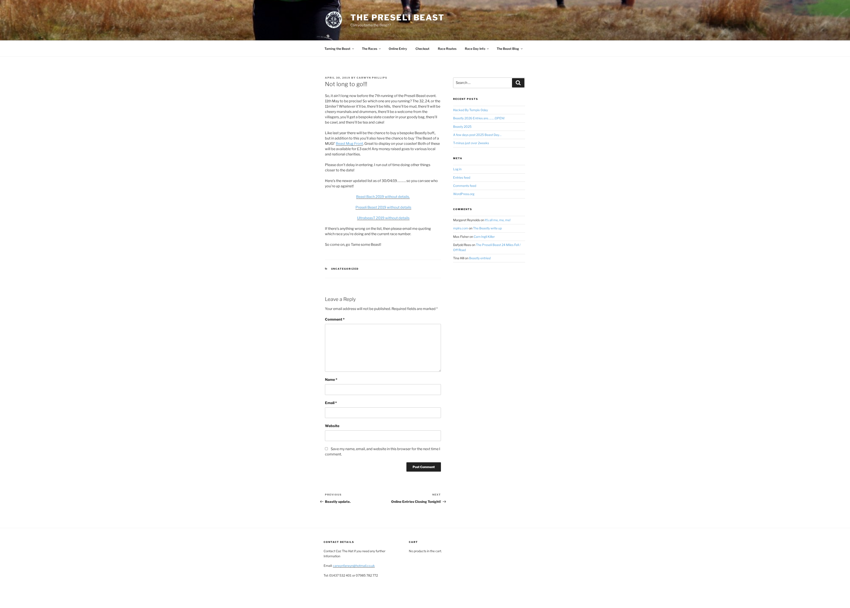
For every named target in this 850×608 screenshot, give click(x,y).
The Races (369, 48)
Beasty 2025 (462, 126)
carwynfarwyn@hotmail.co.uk (354, 565)
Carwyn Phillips (372, 77)
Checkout (422, 48)
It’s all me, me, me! (497, 220)
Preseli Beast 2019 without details (383, 207)
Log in (457, 169)
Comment (335, 319)
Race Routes (447, 48)
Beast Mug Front (349, 143)
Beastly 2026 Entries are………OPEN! (478, 118)
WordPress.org (463, 194)
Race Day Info (475, 48)
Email (331, 403)
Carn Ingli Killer (484, 236)
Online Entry (398, 48)
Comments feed (464, 186)
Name (331, 380)
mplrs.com (460, 228)
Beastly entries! (480, 258)
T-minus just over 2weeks (471, 143)
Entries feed (461, 177)
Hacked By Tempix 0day (470, 110)
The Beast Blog (508, 48)
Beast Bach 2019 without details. (383, 197)
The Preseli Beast (397, 17)
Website (332, 426)
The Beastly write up (487, 228)
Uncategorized (345, 268)
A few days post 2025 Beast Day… (477, 135)
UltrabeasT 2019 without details (383, 218)
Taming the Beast (337, 48)
